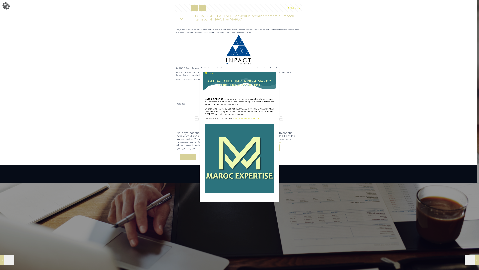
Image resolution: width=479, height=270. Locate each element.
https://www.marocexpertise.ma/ (247, 119)
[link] (239, 158)
